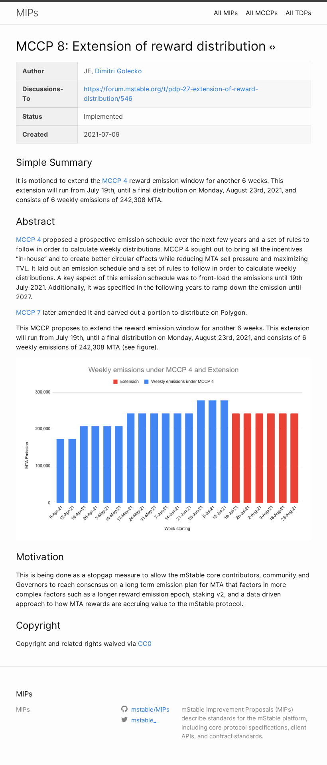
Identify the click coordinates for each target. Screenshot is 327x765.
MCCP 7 (28, 312)
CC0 (145, 643)
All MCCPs (262, 13)
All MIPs (226, 13)
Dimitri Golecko (118, 71)
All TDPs (298, 13)
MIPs (27, 12)
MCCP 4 (114, 180)
